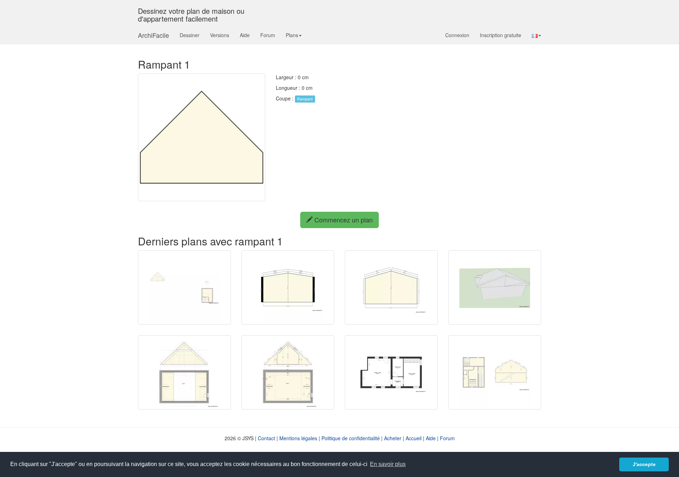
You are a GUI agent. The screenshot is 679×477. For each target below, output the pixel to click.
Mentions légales (298, 438)
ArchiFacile (153, 35)
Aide (245, 35)
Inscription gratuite (500, 35)
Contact (266, 438)
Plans (292, 35)
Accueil (414, 438)
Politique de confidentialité (350, 438)
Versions (219, 35)
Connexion (457, 35)
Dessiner (189, 35)
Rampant (305, 98)
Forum (267, 35)
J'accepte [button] (644, 464)
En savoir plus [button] (388, 464)
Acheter (392, 438)
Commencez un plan (343, 219)
